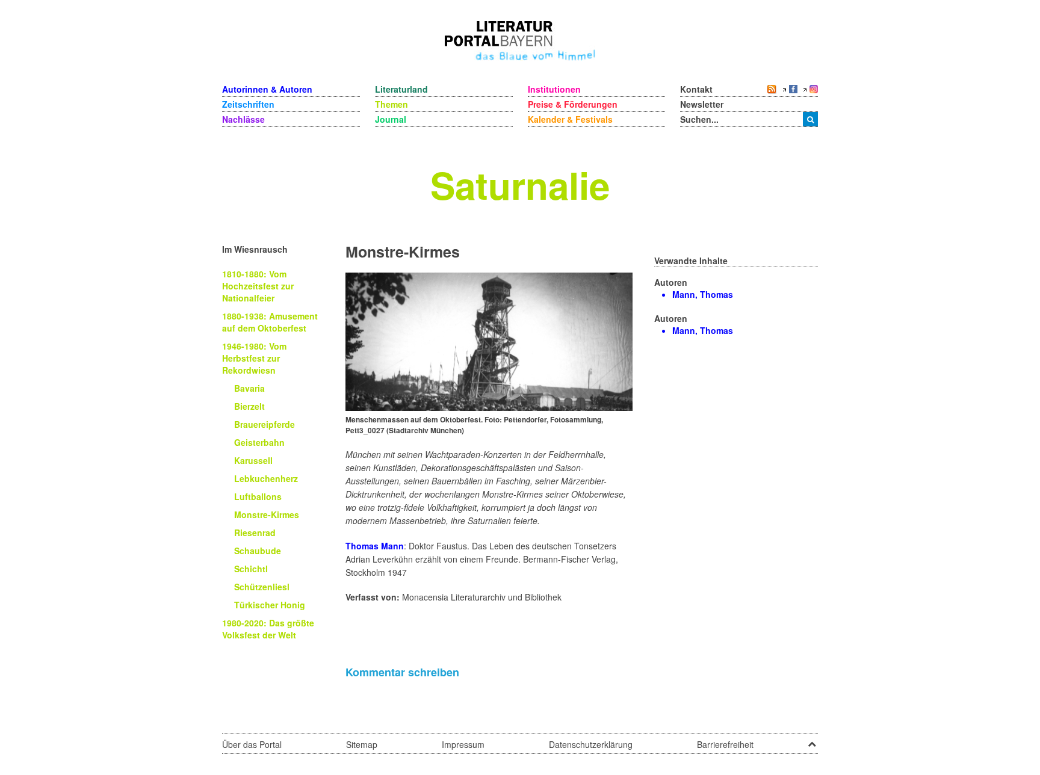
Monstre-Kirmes (266, 514)
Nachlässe (243, 119)
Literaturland (401, 89)
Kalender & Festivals (570, 119)
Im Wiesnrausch (255, 249)
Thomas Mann (374, 546)
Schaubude (257, 551)
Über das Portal (252, 744)
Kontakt (696, 89)
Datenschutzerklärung (591, 744)
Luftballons (258, 496)
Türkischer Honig (269, 605)
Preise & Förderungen (573, 104)
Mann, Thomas (702, 294)
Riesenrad (255, 532)
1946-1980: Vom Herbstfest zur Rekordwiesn (254, 358)
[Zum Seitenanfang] (812, 740)
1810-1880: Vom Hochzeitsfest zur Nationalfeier (258, 286)
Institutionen (554, 89)
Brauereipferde (264, 424)
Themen (391, 104)
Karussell (253, 460)
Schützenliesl (261, 587)
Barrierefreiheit (725, 744)
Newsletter (701, 104)
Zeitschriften (248, 104)
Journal (390, 119)
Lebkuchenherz (266, 478)
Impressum (463, 744)
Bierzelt (249, 406)
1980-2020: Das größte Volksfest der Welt (268, 629)
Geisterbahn (259, 442)
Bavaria (249, 388)
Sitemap (361, 744)
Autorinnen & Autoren (267, 89)
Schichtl (251, 569)
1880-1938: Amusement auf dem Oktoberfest (270, 322)
